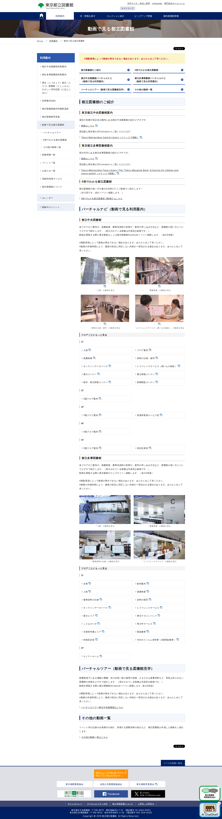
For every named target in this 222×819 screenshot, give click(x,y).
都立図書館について (52, 186)
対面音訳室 (89, 639)
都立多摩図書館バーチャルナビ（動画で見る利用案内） (150, 80)
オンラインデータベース (95, 366)
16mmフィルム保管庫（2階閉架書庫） (156, 639)
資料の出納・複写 (146, 358)
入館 (85, 350)
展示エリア (89, 615)
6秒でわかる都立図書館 (146, 70)
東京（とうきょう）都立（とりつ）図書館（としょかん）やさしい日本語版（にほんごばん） (56, 87)
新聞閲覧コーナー (146, 382)
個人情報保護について (122, 804)
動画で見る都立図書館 (53, 124)
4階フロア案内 (90, 431)
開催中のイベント (51, 207)
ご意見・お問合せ (146, 804)
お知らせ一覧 (48, 170)
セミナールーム (91, 656)
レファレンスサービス (148, 607)
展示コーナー (90, 374)
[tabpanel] (111, 773)
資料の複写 (142, 599)
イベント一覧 (48, 162)
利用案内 (45, 57)
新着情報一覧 (48, 154)
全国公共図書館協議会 (111, 784)
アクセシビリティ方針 (97, 804)
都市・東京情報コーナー (95, 382)
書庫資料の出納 (91, 599)
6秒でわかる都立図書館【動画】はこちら (102, 198)
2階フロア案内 (90, 398)
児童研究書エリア (92, 631)
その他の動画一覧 (144, 89)
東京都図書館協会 (75, 784)
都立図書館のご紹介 (91, 70)
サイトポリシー (75, 804)
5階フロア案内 (90, 448)
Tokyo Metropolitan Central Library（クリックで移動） (110, 137)
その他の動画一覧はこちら (94, 737)
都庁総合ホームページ (174, 3)
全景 (85, 583)
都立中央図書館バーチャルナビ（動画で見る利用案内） (96, 80)
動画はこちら (88, 125)
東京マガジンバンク (147, 615)
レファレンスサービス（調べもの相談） (157, 366)
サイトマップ (127, 8)
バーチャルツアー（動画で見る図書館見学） (103, 89)
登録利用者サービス (52, 178)
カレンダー (47, 198)
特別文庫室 (142, 448)
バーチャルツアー (52, 132)
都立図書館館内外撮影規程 (55, 108)
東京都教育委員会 (145, 784)
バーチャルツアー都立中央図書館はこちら (102, 707)
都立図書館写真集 (51, 116)
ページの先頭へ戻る (173, 763)
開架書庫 (141, 631)
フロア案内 (142, 350)
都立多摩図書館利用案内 (54, 74)
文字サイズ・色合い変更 (138, 3)
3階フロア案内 (90, 415)
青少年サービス (145, 623)
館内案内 (141, 583)
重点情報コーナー (146, 374)
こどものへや (90, 623)
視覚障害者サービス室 (148, 415)
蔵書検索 (87, 358)
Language (157, 3)
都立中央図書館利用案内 (54, 66)
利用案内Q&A (49, 100)
